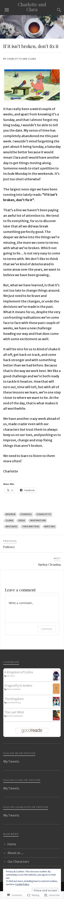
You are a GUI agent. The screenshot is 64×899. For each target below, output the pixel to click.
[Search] (55, 10)
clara (9, 520)
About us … (15, 853)
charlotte (44, 514)
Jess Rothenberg (14, 702)
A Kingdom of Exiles (18, 672)
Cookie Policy (22, 884)
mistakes (11, 526)
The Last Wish (14, 712)
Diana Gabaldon (14, 689)
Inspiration (38, 520)
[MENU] (6, 10)
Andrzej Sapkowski (15, 716)
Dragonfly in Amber (18, 686)
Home (11, 844)
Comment (46, 628)
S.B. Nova (11, 676)
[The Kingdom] (56, 706)
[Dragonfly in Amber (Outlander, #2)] (56, 693)
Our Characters (18, 862)
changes (26, 514)
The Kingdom (14, 699)
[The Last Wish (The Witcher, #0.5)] (56, 719)
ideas (21, 520)
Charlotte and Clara (32, 6)
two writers (30, 526)
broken (10, 514)
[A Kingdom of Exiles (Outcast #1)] (56, 679)
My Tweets (11, 762)
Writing (49, 526)
